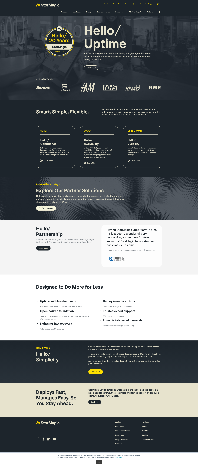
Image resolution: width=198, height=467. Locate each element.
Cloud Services (148, 440)
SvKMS (145, 435)
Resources (119, 435)
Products (145, 422)
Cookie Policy (118, 457)
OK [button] (99, 462)
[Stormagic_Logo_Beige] (48, 422)
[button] (159, 12)
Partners (118, 444)
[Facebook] (38, 439)
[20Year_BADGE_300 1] (60, 25)
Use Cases (119, 427)
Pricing (118, 422)
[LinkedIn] (48, 439)
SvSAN (145, 431)
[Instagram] (43, 439)
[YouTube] (54, 439)
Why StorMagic (121, 440)
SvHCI (144, 427)
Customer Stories (122, 431)
